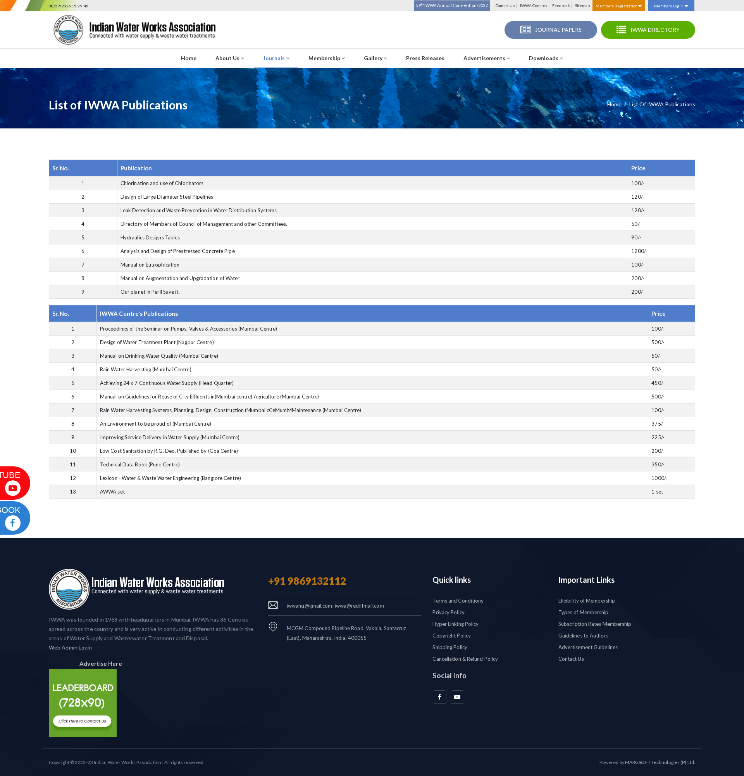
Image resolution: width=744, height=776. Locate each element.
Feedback (561, 5)
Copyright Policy (451, 635)
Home (188, 58)
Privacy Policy (448, 612)
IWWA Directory (655, 29)
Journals (274, 58)
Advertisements (484, 58)
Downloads (544, 58)
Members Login (668, 5)
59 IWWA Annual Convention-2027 (451, 5)
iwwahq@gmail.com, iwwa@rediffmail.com (335, 606)
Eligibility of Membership (586, 601)
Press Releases (425, 58)
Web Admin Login (70, 647)
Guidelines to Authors (583, 635)
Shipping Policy (449, 647)
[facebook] (439, 697)
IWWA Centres (533, 5)
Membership (324, 58)
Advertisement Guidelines (588, 647)
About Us (228, 58)
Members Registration (617, 5)
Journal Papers (558, 29)
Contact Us (505, 5)
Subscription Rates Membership (595, 624)
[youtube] (457, 697)
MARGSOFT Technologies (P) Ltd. (660, 762)
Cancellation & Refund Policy (465, 659)
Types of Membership (583, 612)
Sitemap (582, 5)
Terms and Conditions (457, 601)
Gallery (374, 58)
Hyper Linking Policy (455, 624)
